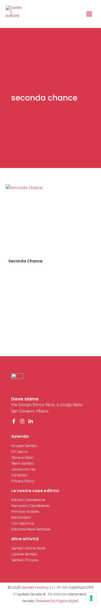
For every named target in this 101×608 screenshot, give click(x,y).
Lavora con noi (23, 469)
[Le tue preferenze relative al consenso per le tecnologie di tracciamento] (91, 598)
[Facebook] (13, 421)
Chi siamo (19, 451)
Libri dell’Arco (22, 523)
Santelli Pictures (24, 560)
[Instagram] (22, 421)
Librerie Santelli (24, 554)
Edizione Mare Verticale (30, 529)
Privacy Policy (23, 481)
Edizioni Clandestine (28, 500)
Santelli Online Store (28, 548)
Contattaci (19, 475)
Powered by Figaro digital (56, 600)
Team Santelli (22, 463)
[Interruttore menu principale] (89, 14)
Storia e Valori (22, 457)
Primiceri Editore (25, 511)
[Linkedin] (30, 421)
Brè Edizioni (21, 517)
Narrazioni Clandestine (30, 506)
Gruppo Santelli (24, 446)
